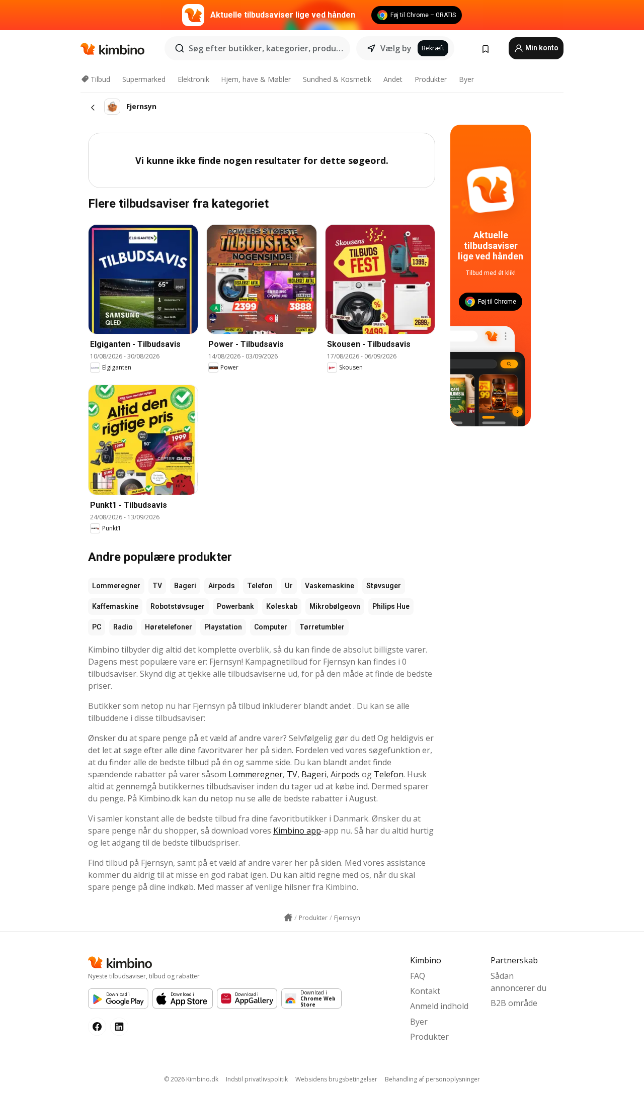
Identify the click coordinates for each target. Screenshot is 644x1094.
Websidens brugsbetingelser (336, 1079)
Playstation (223, 627)
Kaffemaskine (115, 606)
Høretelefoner (168, 627)
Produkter (431, 79)
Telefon (260, 586)
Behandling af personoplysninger (432, 1079)
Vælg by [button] (396, 48)
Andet (393, 79)
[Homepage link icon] (288, 918)
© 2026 (191, 1079)
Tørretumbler (322, 627)
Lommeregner (116, 586)
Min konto (541, 48)
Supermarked (144, 79)
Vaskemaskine (329, 586)
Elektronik (193, 79)
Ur (289, 586)
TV (157, 586)
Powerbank (235, 606)
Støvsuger (383, 586)
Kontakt (425, 990)
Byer (466, 79)
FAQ (417, 975)
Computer (270, 627)
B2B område (514, 1003)
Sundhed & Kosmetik (337, 79)
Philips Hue (391, 606)
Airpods (221, 586)
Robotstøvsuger (177, 606)
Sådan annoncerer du (518, 981)
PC (96, 627)
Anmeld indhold (439, 1006)
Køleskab (281, 606)
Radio (123, 627)
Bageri (185, 586)
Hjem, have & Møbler (256, 79)
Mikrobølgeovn (334, 606)
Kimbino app (297, 830)
